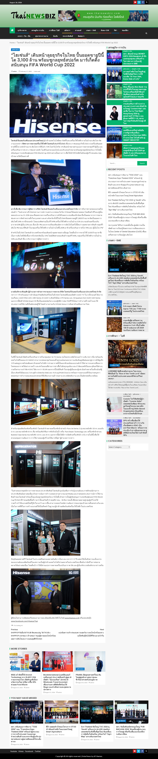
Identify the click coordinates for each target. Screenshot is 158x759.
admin (15, 71)
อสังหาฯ (67, 30)
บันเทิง (55, 36)
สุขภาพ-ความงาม (41, 36)
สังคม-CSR (105, 30)
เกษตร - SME (114, 269)
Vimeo (21, 751)
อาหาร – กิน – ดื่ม (24, 36)
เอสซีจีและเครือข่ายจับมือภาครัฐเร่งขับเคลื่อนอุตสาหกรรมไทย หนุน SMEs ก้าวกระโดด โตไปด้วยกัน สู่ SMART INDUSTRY (134, 135)
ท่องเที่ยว (125, 30)
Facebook (29, 751)
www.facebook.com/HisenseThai (24, 621)
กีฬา (115, 30)
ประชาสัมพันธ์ (68, 36)
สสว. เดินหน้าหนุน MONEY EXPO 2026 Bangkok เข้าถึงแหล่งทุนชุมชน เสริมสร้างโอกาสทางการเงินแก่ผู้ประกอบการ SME (134, 59)
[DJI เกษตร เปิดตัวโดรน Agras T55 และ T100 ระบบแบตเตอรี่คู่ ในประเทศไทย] (114, 307)
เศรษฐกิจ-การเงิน (37, 30)
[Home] (12, 30)
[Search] (146, 33)
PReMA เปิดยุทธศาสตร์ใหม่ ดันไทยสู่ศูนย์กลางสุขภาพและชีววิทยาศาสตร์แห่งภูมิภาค (88, 677)
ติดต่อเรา (81, 36)
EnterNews (86, 756)
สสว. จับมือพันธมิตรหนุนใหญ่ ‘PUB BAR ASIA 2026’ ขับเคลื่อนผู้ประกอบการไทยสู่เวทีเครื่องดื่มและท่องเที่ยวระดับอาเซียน (127, 217)
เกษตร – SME (91, 30)
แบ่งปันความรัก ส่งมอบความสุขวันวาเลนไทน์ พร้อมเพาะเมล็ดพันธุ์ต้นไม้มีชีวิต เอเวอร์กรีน (81, 632)
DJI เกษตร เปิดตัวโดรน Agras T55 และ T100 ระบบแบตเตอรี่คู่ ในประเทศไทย (134, 308)
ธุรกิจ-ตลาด (22, 30)
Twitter (38, 751)
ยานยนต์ (78, 30)
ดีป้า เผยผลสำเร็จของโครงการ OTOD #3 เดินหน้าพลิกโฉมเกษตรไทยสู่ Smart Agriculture (61, 729)
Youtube (13, 751)
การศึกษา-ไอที (54, 30)
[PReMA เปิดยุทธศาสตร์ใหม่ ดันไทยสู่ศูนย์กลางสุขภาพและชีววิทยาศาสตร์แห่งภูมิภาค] (89, 661)
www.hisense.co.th (72, 618)
